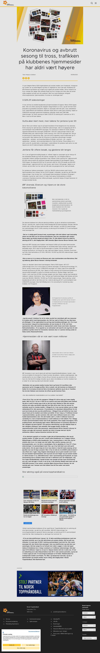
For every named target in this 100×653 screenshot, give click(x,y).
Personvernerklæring (34, 631)
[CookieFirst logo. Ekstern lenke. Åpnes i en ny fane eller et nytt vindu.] (3, 632)
